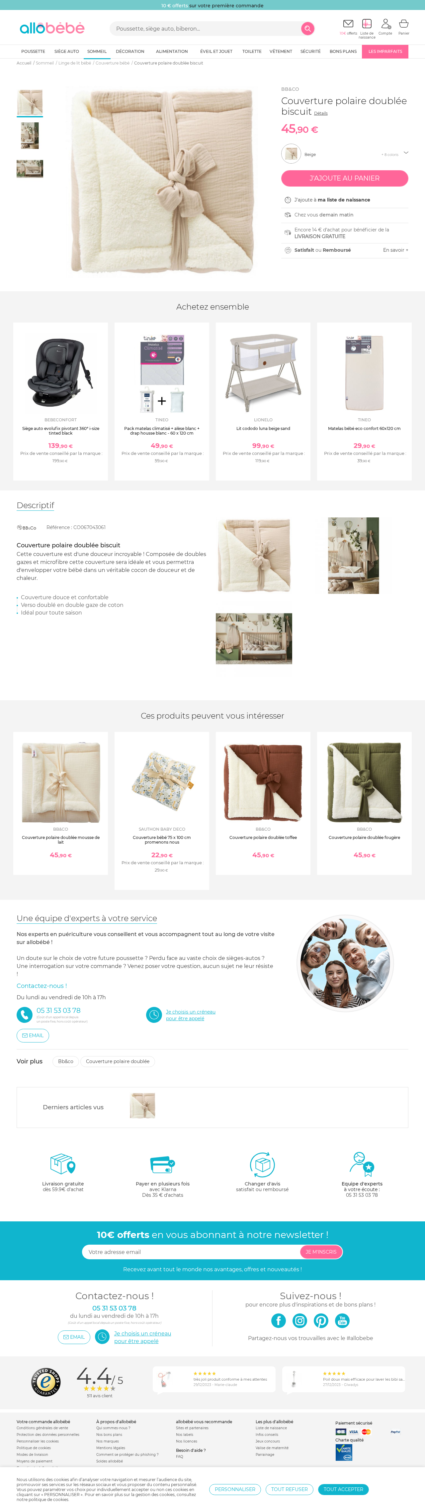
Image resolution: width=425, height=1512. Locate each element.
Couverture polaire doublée (117, 1061)
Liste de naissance (271, 1428)
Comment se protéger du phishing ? (127, 1454)
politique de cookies (48, 1499)
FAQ (179, 1456)
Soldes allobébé (109, 1461)
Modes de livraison (32, 1454)
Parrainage (265, 1454)
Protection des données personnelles (48, 1435)
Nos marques (107, 1441)
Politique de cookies (34, 1448)
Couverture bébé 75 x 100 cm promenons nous (162, 840)
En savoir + (395, 250)
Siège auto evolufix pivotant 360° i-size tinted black (60, 431)
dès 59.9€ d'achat (63, 1186)
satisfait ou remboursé (262, 1186)
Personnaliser (235, 1489)
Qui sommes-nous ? (113, 1428)
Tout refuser (289, 1489)
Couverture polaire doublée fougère (364, 837)
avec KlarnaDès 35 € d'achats (163, 1189)
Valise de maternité (272, 1448)
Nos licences (186, 1441)
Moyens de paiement (34, 1461)
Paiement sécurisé (353, 1423)
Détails (321, 113)
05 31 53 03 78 (362, 1195)
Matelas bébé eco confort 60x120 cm (364, 428)
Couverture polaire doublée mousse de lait (61, 840)
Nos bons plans (109, 1435)
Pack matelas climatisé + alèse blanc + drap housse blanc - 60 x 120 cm (162, 431)
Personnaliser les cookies (38, 1441)
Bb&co (290, 89)
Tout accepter (343, 1489)
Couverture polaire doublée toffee (263, 837)
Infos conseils (267, 1435)
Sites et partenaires (192, 1428)
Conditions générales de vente (42, 1428)
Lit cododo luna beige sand (263, 428)
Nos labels (184, 1435)
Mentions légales (110, 1448)
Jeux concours (268, 1441)
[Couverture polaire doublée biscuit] (143, 1105)
